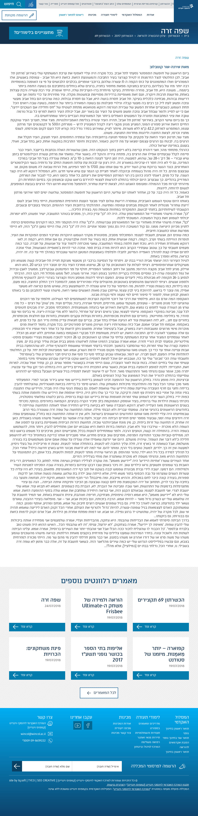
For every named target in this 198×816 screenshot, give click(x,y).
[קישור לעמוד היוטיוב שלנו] (77, 725)
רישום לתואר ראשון (71, 14)
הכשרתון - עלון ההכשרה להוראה (158, 36)
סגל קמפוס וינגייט (70, 4)
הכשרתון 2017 (123, 36)
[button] (12, 4)
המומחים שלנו (124, 4)
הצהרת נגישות (115, 784)
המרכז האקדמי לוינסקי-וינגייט (132, 789)
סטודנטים (86, 4)
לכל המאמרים (105, 692)
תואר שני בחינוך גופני (176, 738)
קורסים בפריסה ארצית (146, 4)
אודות (150, 14)
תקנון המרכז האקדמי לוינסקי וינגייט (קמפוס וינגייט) (158, 784)
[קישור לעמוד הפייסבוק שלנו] (88, 725)
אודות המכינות (122, 723)
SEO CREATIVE (46, 780)
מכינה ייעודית (123, 728)
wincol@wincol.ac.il (33, 734)
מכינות (92, 14)
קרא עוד (150, 626)
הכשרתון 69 (102, 36)
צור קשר (43, 4)
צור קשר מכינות (121, 733)
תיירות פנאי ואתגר (148, 737)
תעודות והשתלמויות (147, 733)
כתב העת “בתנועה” (104, 4)
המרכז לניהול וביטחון (147, 746)
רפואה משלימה (150, 742)
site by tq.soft (17, 780)
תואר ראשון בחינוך (177, 751)
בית (186, 36)
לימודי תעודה (109, 14)
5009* (26, 740)
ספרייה (54, 4)
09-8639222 (38, 740)
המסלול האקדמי (132, 14)
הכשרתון (165, 4)
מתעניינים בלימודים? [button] (34, 32)
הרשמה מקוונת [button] (16, 15)
